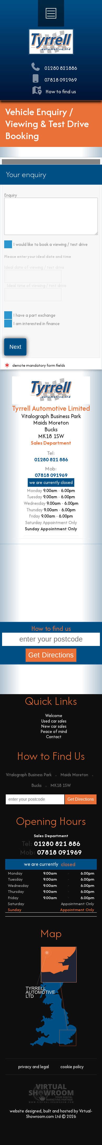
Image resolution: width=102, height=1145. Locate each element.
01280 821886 (60, 68)
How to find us (60, 91)
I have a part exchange (34, 315)
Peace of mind (54, 731)
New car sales (53, 726)
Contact (53, 736)
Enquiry (10, 195)
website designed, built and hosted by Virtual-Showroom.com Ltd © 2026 (51, 1113)
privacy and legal (33, 1066)
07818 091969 (60, 79)
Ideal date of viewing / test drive (34, 267)
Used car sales (53, 721)
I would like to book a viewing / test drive (50, 244)
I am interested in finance (36, 323)
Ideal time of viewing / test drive (36, 285)
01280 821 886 (51, 459)
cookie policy (72, 1066)
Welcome (53, 715)
